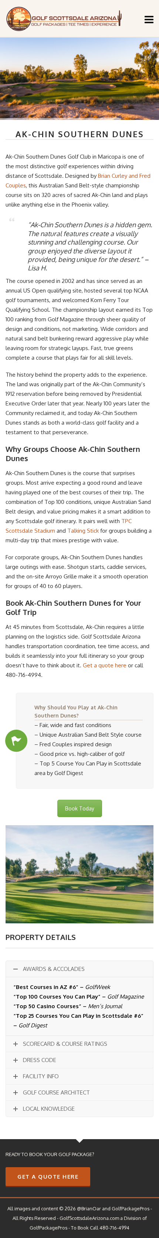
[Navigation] (149, 19)
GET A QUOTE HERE (47, 1176)
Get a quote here (104, 665)
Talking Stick (83, 530)
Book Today (79, 808)
